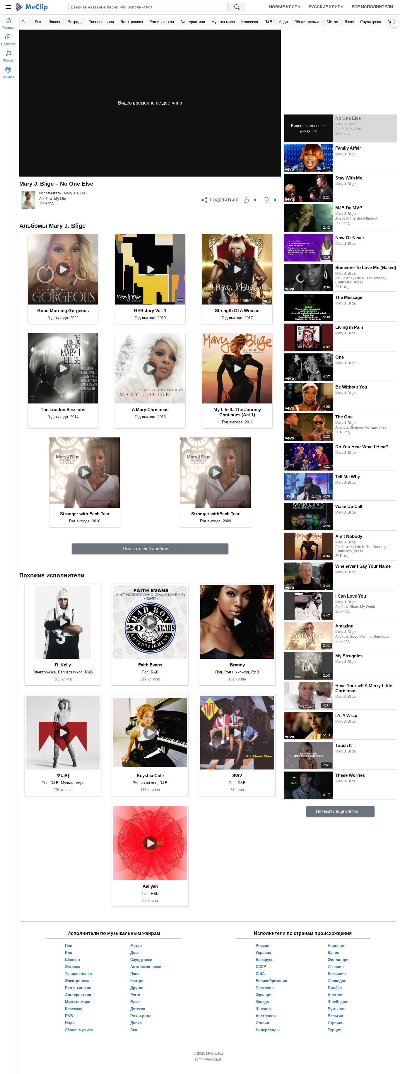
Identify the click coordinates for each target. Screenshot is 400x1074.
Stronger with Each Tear (85, 513)
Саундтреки (370, 22)
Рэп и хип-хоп (161, 22)
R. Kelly (63, 664)
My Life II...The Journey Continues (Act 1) (237, 412)
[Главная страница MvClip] (32, 7)
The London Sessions (63, 409)
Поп (25, 22)
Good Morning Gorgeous (63, 310)
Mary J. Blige (75, 193)
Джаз (349, 22)
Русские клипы (327, 6)
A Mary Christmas (150, 409)
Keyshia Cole (150, 775)
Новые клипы (285, 6)
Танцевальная (101, 22)
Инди (283, 22)
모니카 (62, 775)
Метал (332, 22)
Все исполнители (372, 6)
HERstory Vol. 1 (150, 310)
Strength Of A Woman (237, 310)
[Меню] (8, 7)
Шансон (54, 22)
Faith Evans (150, 664)
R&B (268, 22)
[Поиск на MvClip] (237, 7)
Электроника (131, 22)
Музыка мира (223, 22)
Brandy (237, 664)
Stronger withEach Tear (215, 513)
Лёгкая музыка (307, 22)
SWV (237, 775)
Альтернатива (192, 22)
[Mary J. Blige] (28, 200)
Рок (38, 22)
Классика (249, 22)
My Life (60, 199)
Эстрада (75, 22)
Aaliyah (150, 886)
